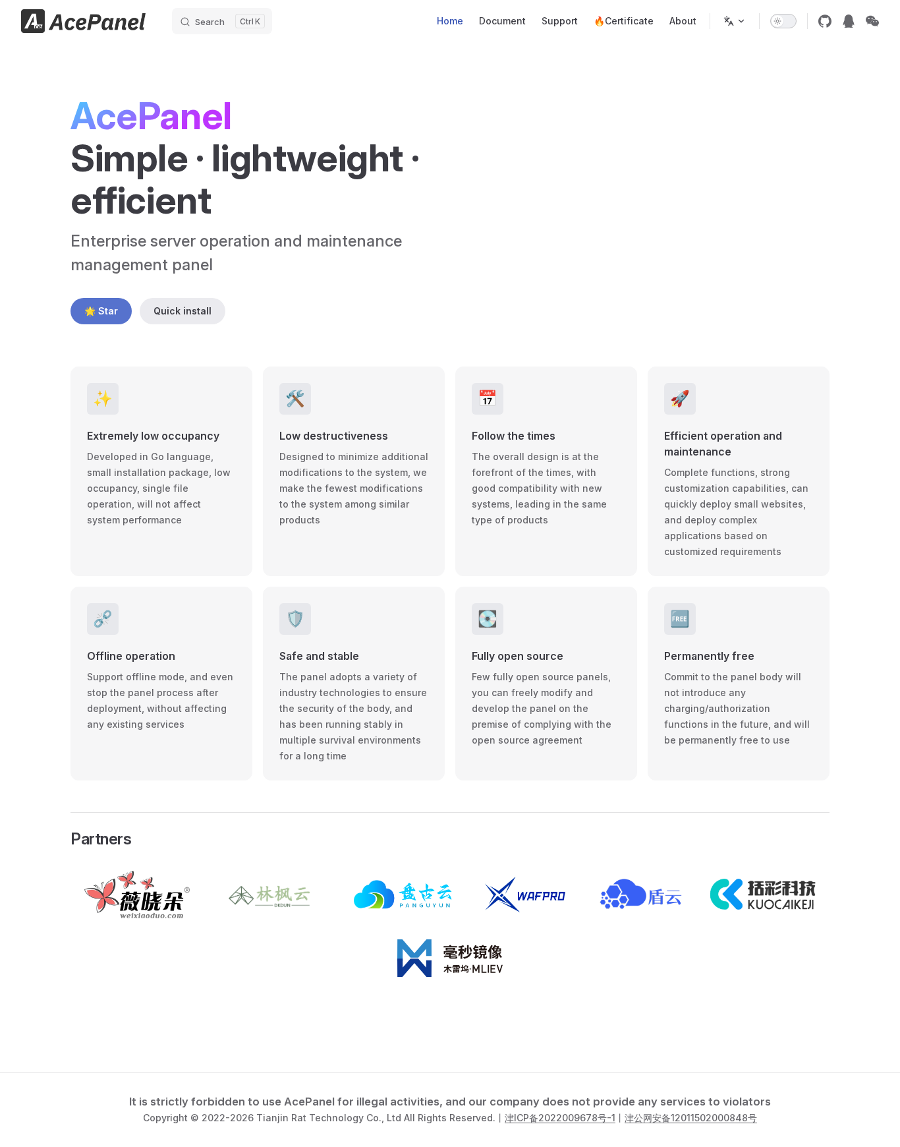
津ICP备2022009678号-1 (560, 1117)
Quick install (182, 310)
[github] (825, 21)
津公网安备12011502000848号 (691, 1117)
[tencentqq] (848, 21)
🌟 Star (101, 310)
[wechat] (872, 21)
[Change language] (735, 21)
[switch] (783, 21)
